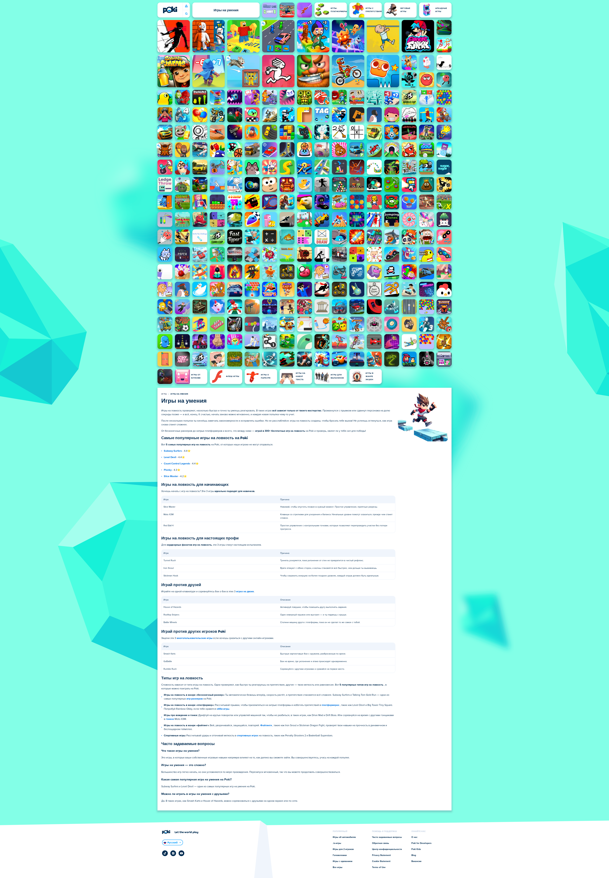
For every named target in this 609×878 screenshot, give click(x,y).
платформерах (330, 705)
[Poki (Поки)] (170, 10)
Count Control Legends (177, 463)
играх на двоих (245, 591)
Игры (164, 394)
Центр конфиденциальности (387, 849)
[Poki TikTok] (165, 853)
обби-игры (223, 709)
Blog (413, 855)
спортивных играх (247, 735)
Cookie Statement (381, 861)
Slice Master (171, 476)
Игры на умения (179, 394)
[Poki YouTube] (181, 853)
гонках (170, 719)
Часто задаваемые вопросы (387, 837)
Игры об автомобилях (344, 837)
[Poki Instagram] (173, 853)
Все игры (337, 867)
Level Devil (170, 457)
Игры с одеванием (342, 861)
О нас (414, 837)
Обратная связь (380, 843)
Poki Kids (416, 849)
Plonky (168, 470)
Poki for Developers (421, 843)
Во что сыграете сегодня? (186, 13)
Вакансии (416, 861)
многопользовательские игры (195, 638)
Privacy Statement (381, 855)
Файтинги (266, 725)
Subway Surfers (173, 451)
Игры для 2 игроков (343, 849)
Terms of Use (379, 867)
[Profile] (186, 6)
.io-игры (337, 843)
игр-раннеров (195, 698)
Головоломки (340, 855)
